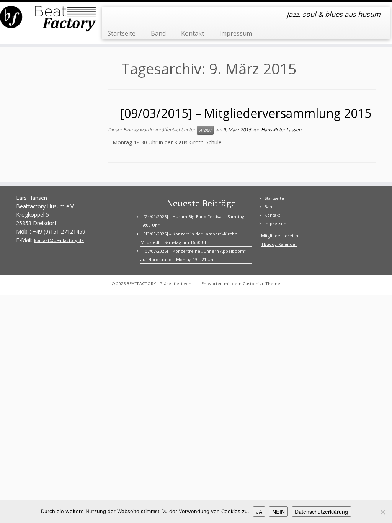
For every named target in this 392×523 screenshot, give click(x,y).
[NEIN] (382, 512)
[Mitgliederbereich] (123, 15)
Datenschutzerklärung (321, 511)
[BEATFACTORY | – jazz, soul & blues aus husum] (46, 19)
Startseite (122, 33)
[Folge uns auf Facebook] (113, 15)
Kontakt (192, 33)
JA (259, 511)
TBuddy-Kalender (279, 244)
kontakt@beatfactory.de (59, 240)
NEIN (278, 511)
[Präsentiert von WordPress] (195, 282)
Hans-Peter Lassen (281, 129)
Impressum (235, 33)
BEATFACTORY (141, 283)
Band (158, 33)
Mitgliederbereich (279, 236)
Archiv (205, 130)
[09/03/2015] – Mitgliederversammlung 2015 (245, 113)
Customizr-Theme (261, 283)
